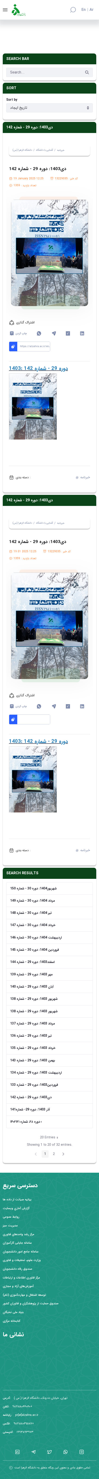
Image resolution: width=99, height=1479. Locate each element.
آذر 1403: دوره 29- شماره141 (30, 1109)
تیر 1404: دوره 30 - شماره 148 (31, 913)
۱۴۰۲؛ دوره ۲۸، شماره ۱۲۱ (26, 1121)
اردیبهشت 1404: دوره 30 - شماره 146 (36, 937)
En (84, 10)
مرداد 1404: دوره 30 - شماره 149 (32, 900)
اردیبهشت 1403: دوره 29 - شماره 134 (36, 1072)
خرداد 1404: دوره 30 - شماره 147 (32, 925)
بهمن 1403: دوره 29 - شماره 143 (32, 1060)
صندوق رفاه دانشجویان (17, 1268)
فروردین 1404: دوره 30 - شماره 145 (34, 950)
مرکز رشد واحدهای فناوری (18, 1234)
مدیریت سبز (10, 1225)
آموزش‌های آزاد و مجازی (18, 1286)
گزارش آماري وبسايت (16, 1208)
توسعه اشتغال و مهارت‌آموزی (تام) (24, 1295)
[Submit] (87, 72)
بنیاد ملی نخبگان (13, 1312)
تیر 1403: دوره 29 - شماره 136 (31, 1035)
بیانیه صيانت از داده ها (17, 1199)
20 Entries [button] (50, 1138)
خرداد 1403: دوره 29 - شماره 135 (32, 1048)
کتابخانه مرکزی (11, 1321)
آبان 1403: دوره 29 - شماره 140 (32, 986)
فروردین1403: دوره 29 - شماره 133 (34, 1085)
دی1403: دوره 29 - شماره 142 (31, 1097)
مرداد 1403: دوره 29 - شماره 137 (32, 1023)
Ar (91, 10)
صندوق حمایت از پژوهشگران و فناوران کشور (30, 1303)
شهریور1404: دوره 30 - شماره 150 (33, 888)
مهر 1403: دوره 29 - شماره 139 (31, 974)
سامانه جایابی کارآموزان (17, 1242)
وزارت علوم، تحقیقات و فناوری (22, 1260)
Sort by (11, 99)
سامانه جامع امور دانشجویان (20, 1251)
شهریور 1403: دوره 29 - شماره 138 (34, 999)
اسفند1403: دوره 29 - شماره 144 (32, 962)
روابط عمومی (11, 1216)
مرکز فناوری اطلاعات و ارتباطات (21, 1277)
